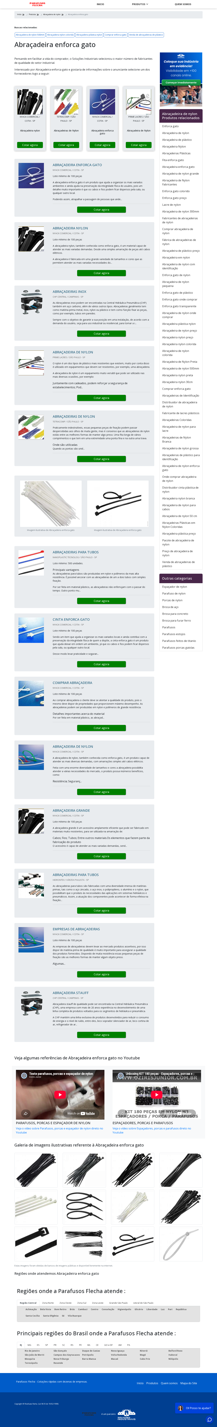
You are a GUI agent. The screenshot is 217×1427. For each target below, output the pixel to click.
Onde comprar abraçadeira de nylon (179, 479)
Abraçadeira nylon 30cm (177, 382)
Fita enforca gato (173, 160)
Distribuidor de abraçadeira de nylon (179, 404)
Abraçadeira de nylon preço (179, 330)
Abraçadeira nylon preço (177, 337)
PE (80, 1344)
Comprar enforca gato (115, 34)
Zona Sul (81, 1302)
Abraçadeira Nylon (174, 146)
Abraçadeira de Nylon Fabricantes (176, 182)
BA (88, 1344)
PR (55, 1344)
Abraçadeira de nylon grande (180, 173)
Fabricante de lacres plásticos (180, 413)
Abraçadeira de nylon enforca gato (181, 468)
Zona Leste (97, 1302)
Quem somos (183, 4)
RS (72, 1344)
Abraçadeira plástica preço (179, 533)
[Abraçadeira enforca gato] (30, 102)
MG (29, 1344)
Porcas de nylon (172, 600)
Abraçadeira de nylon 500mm (30, 34)
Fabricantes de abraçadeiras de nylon (180, 220)
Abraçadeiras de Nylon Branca (176, 439)
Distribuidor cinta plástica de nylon (180, 489)
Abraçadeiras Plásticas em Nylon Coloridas (178, 525)
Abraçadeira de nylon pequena (175, 284)
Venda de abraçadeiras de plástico (146, 34)
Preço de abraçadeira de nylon (177, 553)
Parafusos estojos (173, 634)
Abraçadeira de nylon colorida (175, 353)
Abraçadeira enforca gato (178, 167)
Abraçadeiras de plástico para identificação (181, 457)
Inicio (100, 4)
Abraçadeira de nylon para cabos (179, 507)
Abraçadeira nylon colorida (60, 34)
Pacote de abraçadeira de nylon (178, 542)
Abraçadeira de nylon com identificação (178, 266)
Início (140, 1383)
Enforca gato (170, 126)
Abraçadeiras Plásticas (176, 153)
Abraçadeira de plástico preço (181, 251)
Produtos (138, 4)
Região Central (28, 1302)
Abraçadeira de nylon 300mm (180, 211)
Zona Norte (48, 1302)
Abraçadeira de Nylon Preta (179, 362)
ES (38, 1344)
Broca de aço (170, 607)
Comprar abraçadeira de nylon (177, 231)
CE (97, 1344)
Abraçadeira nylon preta (177, 375)
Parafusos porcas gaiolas (178, 647)
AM (120, 1344)
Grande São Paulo (118, 1302)
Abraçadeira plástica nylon (89, 34)
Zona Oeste (66, 1302)
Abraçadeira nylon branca (178, 498)
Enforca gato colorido (176, 191)
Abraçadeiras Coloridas (177, 420)
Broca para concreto (175, 614)
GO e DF (108, 1344)
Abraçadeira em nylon (176, 257)
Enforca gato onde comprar (179, 299)
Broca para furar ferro (176, 620)
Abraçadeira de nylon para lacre (179, 429)
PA (128, 1344)
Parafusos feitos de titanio (179, 641)
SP (46, 1344)
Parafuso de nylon (173, 593)
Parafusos (168, 627)
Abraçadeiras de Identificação (180, 395)
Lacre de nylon (171, 205)
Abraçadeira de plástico (177, 140)
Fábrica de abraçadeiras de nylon (179, 242)
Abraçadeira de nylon (175, 133)
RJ (21, 1344)
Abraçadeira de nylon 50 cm (179, 516)
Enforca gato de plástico (177, 293)
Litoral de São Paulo (143, 1302)
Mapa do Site (188, 1383)
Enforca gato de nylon (176, 275)
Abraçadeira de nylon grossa (180, 448)
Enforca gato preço (174, 198)
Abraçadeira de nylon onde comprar (179, 315)
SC (63, 1344)
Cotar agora (30, 145)
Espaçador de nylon (174, 587)
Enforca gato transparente (179, 306)
